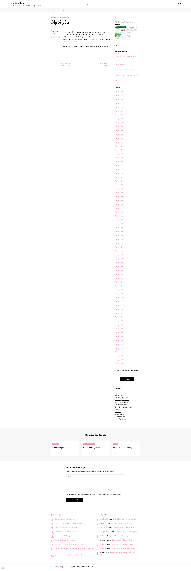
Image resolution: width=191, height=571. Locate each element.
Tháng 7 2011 (119, 270)
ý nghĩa (94, 4)
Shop (112, 4)
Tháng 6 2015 (119, 131)
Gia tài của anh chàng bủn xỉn (65, 536)
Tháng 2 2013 (119, 200)
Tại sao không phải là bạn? (123, 447)
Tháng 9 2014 (119, 138)
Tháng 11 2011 (120, 255)
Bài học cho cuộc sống (91, 447)
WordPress (75, 568)
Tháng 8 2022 (119, 92)
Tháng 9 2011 (119, 263)
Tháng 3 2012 (119, 239)
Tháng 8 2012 (119, 224)
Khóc (116, 81)
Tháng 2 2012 (119, 243)
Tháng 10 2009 (120, 352)
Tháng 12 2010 (120, 298)
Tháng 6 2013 (119, 185)
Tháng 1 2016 (119, 119)
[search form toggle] (178, 4)
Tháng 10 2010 (120, 305)
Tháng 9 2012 (119, 220)
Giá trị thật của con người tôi (65, 519)
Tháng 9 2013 (119, 173)
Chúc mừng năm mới (60, 447)
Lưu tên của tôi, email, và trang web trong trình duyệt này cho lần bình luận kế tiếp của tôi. (94, 495)
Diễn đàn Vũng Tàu (121, 397)
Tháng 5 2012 (119, 235)
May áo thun (104, 527)
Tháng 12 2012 (120, 208)
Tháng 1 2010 (119, 340)
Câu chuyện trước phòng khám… (122, 536)
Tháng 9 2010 (119, 309)
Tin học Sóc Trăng (121, 405)
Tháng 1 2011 (119, 294)
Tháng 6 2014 (119, 150)
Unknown (103, 536)
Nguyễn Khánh (105, 532)
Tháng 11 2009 (120, 348)
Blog (79, 4)
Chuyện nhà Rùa (120, 64)
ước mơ (67, 17)
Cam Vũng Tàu (120, 417)
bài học (86, 4)
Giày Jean (118, 409)
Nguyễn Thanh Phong (55, 32)
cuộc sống (103, 4)
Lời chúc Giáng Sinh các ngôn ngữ (66, 532)
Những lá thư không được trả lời (122, 544)
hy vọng (61, 17)
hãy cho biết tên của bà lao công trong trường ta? (71, 544)
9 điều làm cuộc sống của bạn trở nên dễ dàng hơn (71, 555)
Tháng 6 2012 (119, 231)
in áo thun (103, 523)
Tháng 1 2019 (119, 111)
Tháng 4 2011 (119, 282)
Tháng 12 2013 (120, 165)
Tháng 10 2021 (120, 96)
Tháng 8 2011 (119, 266)
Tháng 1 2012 (119, 247)
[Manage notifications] (3, 568)
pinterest (118, 412)
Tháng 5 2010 (119, 325)
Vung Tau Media (120, 419)
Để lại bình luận (56, 37)
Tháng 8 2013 (119, 177)
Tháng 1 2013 (119, 204)
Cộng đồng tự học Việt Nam (124, 407)
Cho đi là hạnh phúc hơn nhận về (66, 540)
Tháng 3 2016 (119, 115)
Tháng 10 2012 (120, 216)
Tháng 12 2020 (120, 103)
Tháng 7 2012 (119, 228)
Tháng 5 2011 (119, 278)
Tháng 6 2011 (119, 274)
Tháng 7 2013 (119, 181)
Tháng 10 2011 (120, 259)
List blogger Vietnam (122, 400)
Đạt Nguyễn (104, 519)
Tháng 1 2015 (119, 134)
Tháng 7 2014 (119, 146)
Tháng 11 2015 (120, 123)
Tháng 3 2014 (119, 158)
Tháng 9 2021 (119, 99)
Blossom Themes (57, 568)
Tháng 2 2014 (119, 162)
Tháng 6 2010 (119, 321)
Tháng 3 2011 (119, 286)
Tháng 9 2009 (119, 356)
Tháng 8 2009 (119, 360)
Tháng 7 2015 (119, 127)
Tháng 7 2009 (119, 364)
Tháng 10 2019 (120, 107)
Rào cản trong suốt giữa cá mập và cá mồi (69, 523)
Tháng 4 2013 (119, 193)
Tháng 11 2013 (120, 169)
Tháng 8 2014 (119, 142)
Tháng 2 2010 (119, 336)
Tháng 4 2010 (119, 329)
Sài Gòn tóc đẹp (120, 414)
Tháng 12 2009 (120, 344)
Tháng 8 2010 (119, 313)
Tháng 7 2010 (119, 317)
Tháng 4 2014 (119, 154)
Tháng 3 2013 (119, 197)
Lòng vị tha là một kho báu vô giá (66, 527)
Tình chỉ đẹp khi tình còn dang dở (124, 519)
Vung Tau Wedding (121, 402)
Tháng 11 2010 (120, 301)
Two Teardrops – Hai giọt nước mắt (126, 75)
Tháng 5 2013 (119, 189)
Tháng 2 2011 (119, 290)
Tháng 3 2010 (119, 333)
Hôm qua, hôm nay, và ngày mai (125, 70)
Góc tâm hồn (17, 3)
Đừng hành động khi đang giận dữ (126, 532)
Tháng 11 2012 (120, 212)
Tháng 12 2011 (120, 251)
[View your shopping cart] (180, 4)
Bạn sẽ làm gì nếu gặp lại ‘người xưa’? (124, 523)
